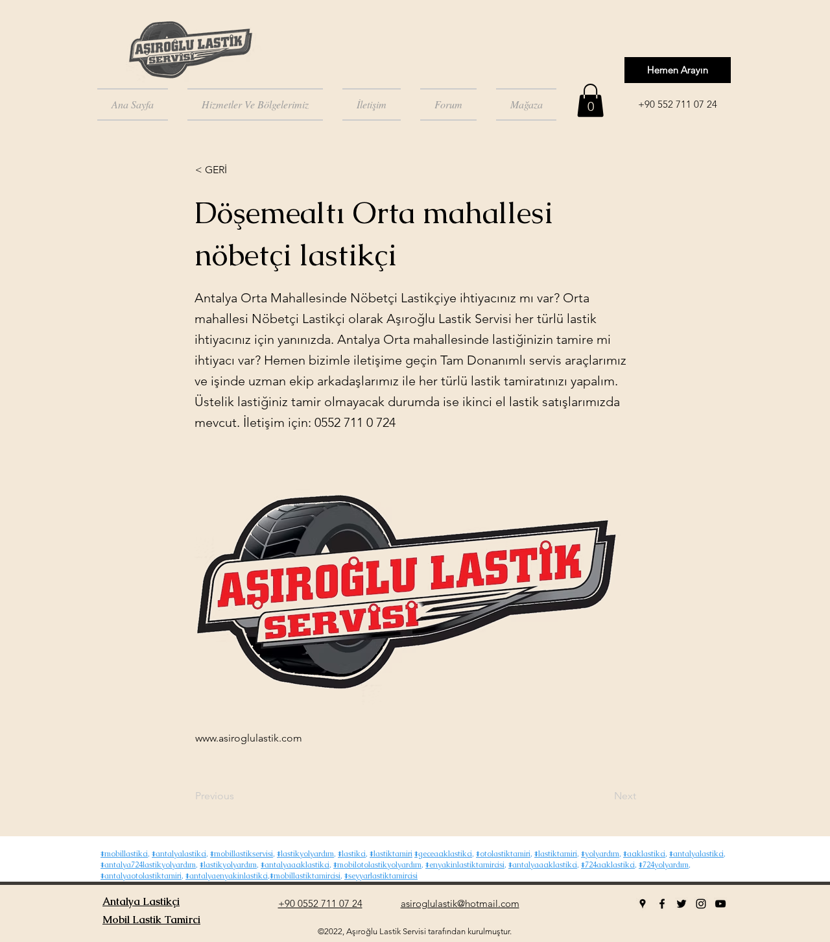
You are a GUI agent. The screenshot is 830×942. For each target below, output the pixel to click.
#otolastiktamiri (503, 854)
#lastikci (352, 854)
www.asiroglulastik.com (248, 738)
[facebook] (662, 903)
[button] (590, 100)
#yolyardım (600, 854)
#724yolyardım (664, 865)
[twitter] (681, 903)
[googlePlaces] (642, 903)
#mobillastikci (124, 854)
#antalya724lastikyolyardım (148, 865)
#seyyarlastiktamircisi (381, 876)
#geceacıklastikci (443, 854)
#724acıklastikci (608, 865)
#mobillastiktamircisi (305, 876)
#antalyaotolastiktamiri (141, 876)
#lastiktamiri (391, 854)
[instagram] (700, 903)
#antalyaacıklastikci (295, 865)
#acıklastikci (644, 854)
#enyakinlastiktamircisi (464, 865)
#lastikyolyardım (305, 854)
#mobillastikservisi (241, 854)
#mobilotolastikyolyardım (377, 865)
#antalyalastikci (179, 854)
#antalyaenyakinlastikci (226, 876)
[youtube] (720, 903)
